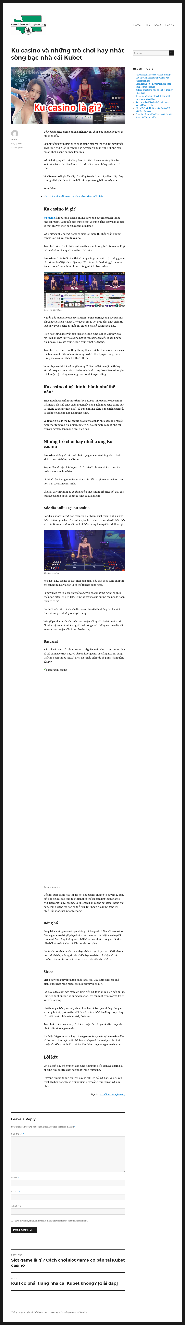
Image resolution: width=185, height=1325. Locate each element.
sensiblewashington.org (112, 1094)
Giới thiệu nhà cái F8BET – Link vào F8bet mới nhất (73, 196)
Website (16, 1206)
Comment (17, 1134)
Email (15, 1192)
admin (14, 139)
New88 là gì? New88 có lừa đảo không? (153, 75)
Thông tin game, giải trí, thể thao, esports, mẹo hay (34, 1312)
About (157, 25)
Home (137, 25)
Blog (147, 25)
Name (15, 1177)
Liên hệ (169, 25)
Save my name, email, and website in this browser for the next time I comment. (51, 1221)
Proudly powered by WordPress (75, 1312)
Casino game (17, 147)
